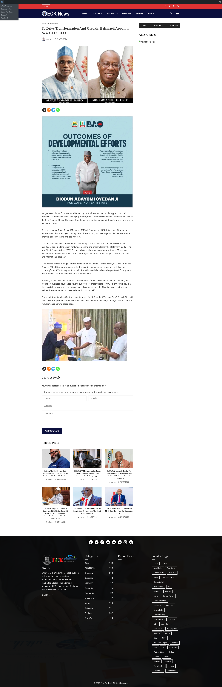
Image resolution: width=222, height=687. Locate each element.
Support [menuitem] (4, 15)
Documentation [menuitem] (6, 9)
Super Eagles (158, 666)
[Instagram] (125, 542)
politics (156, 657)
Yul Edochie (171, 671)
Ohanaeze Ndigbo (160, 643)
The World (99, 618)
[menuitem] (2, 2)
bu (169, 587)
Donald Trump (168, 596)
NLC (164, 638)
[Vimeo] (119, 542)
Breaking (45, 23)
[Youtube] (114, 542)
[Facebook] (90, 542)
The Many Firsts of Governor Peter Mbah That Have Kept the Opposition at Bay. (119, 511)
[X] (44, 110)
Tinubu (171, 666)
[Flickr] (108, 542)
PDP (155, 647)
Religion (157, 661)
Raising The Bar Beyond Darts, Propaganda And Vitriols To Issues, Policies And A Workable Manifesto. (56, 473)
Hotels (172, 619)
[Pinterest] (102, 542)
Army (156, 577)
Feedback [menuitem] (4, 18)
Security (168, 661)
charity (168, 591)
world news (158, 671)
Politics (99, 613)
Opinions (99, 608)
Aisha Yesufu (159, 573)
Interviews (99, 598)
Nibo (155, 638)
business (157, 591)
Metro (99, 603)
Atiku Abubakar (168, 577)
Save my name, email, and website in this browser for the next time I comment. (81, 392)
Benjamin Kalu (159, 582)
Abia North (99, 568)
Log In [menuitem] (7, 2)
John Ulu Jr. (158, 629)
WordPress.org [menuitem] (6, 6)
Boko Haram (158, 587)
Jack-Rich (165, 624)
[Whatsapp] (58, 110)
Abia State (171, 568)
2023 (156, 563)
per (163, 647)
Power (166, 657)
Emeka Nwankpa (160, 615)
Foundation (99, 593)
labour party (171, 629)
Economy (54, 23)
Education (99, 588)
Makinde (157, 633)
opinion (175, 643)
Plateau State (159, 652)
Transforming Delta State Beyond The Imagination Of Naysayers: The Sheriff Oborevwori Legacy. (87, 511)
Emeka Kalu (158, 610)
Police (171, 652)
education (169, 605)
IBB (155, 624)
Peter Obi (173, 647)
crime (156, 596)
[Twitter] (96, 542)
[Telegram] (53, 110)
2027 (99, 563)
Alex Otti (172, 573)
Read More (46, 595)
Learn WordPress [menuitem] (7, 12)
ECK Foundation (160, 601)
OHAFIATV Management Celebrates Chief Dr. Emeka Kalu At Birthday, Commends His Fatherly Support (87, 473)
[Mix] (49, 110)
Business (99, 578)
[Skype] (131, 542)
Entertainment (159, 619)
